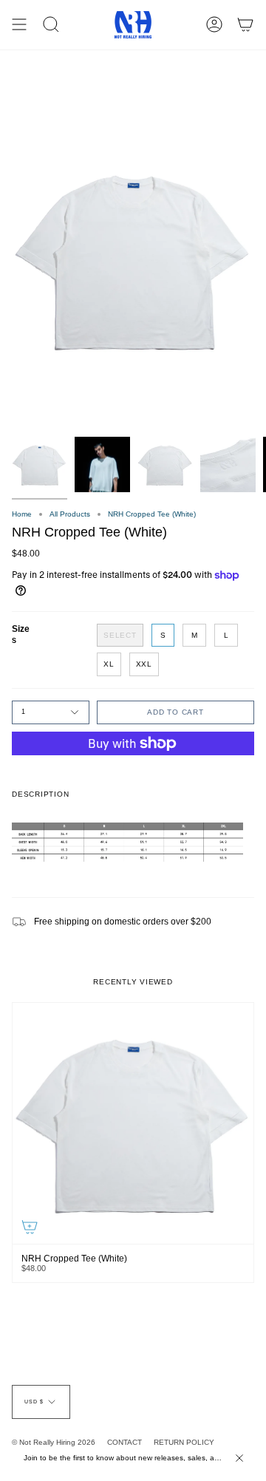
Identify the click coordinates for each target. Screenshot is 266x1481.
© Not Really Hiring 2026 (53, 1442)
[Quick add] (29, 1226)
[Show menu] (19, 25)
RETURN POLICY (184, 1442)
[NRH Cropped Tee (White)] (133, 1123)
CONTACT (124, 1442)
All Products (70, 514)
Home (22, 514)
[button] (51, 25)
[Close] (239, 1458)
